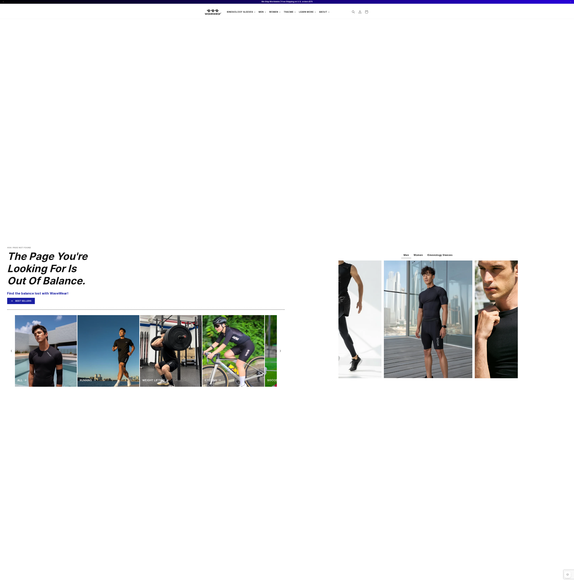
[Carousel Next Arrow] (571, 2)
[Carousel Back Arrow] (3, 2)
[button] (353, 12)
